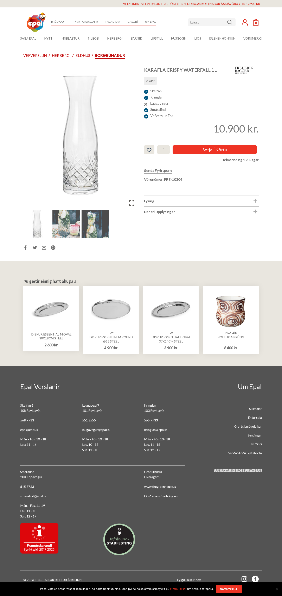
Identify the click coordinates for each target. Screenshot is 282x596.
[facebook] (253, 580)
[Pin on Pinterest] (55, 248)
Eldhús (83, 55)
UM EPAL (150, 21)
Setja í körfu (215, 149)
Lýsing (149, 201)
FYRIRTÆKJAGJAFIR (85, 21)
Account (245, 22)
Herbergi (61, 55)
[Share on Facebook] (28, 248)
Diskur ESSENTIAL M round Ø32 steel (111, 339)
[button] (132, 137)
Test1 (231, 22)
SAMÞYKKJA (228, 589)
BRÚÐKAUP (58, 21)
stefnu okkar (178, 588)
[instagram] (242, 579)
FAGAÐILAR (112, 21)
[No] (277, 590)
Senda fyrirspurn (158, 170)
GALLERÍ (133, 21)
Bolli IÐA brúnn (231, 337)
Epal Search (212, 22)
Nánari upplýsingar (159, 212)
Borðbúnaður (110, 55)
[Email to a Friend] (46, 248)
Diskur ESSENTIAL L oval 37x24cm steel (171, 339)
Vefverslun (35, 55)
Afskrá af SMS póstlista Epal (238, 470)
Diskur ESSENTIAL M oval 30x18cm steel (51, 336)
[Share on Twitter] (37, 248)
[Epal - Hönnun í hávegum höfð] (35, 22)
